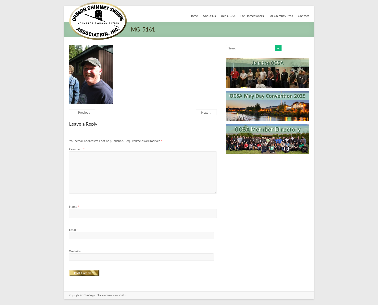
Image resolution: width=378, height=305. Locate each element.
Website (75, 251)
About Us (209, 16)
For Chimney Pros (281, 16)
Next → (206, 112)
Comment (76, 149)
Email (73, 229)
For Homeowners (252, 16)
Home (194, 16)
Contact (303, 16)
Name (74, 206)
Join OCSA (228, 16)
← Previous (82, 112)
